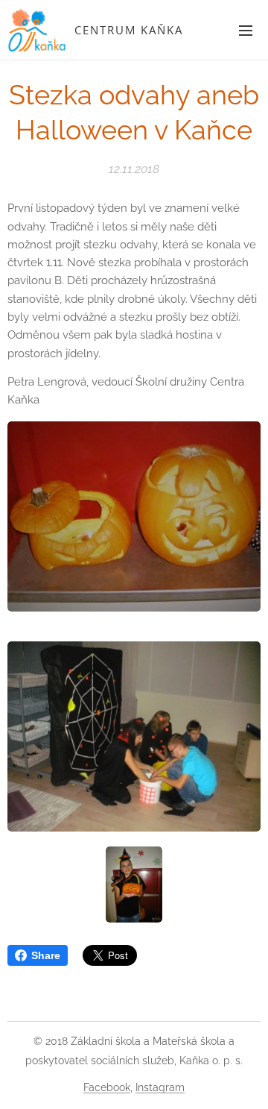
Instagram (160, 1087)
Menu (246, 30)
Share (45, 955)
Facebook (106, 1087)
